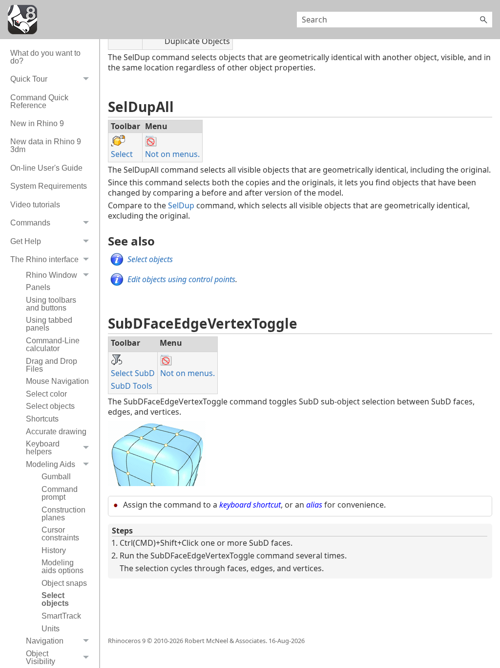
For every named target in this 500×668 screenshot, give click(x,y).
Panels (38, 287)
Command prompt (60, 493)
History (54, 550)
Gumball (56, 476)
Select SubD (133, 373)
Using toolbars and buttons (51, 304)
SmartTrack (61, 616)
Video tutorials (35, 204)
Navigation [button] (44, 641)
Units (51, 628)
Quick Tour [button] (28, 79)
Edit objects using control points (181, 279)
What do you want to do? (45, 57)
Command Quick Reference (39, 101)
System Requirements (48, 186)
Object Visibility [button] (40, 657)
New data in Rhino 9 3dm (45, 145)
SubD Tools (131, 385)
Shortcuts (42, 419)
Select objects (50, 406)
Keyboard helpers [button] (43, 448)
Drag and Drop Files (51, 365)
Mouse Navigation (57, 381)
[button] (483, 19)
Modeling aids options (62, 566)
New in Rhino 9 (37, 123)
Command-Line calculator (53, 344)
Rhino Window (51, 275)
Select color (46, 394)
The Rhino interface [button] (44, 259)
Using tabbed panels (49, 324)
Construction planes (63, 514)
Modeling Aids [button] (50, 464)
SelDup (181, 205)
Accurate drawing (56, 431)
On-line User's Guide (46, 168)
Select (122, 154)
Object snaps (64, 583)
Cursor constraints (60, 534)
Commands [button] (30, 223)
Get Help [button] (25, 241)
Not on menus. (172, 154)
